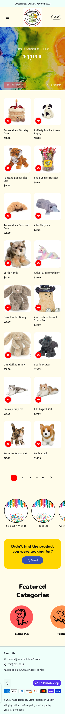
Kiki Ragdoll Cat (43, 409)
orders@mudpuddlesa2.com (24, 659)
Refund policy (28, 705)
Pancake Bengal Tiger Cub (16, 179)
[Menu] (7, 17)
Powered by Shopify (44, 700)
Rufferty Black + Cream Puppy (47, 132)
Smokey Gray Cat (13, 409)
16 (43, 478)
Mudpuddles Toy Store (23, 700)
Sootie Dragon (42, 364)
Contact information (14, 710)
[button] (55, 17)
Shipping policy (11, 705)
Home (19, 48)
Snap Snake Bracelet (46, 177)
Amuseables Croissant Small (16, 227)
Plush (46, 48)
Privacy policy (44, 705)
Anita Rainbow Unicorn (47, 272)
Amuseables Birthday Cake (16, 132)
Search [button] (34, 560)
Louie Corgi (40, 453)
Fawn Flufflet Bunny (15, 317)
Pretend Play (21, 634)
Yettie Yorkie (11, 272)
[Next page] (51, 478)
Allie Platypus (42, 225)
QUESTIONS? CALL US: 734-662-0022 (32, 3)
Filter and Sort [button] (17, 85)
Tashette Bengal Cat (15, 453)
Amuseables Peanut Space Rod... (45, 319)
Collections (32, 48)
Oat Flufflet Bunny (14, 364)
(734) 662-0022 (16, 664)
